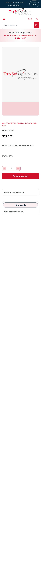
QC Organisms (23, 32)
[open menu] (4, 19)
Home (11, 32)
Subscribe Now (34, 3)
